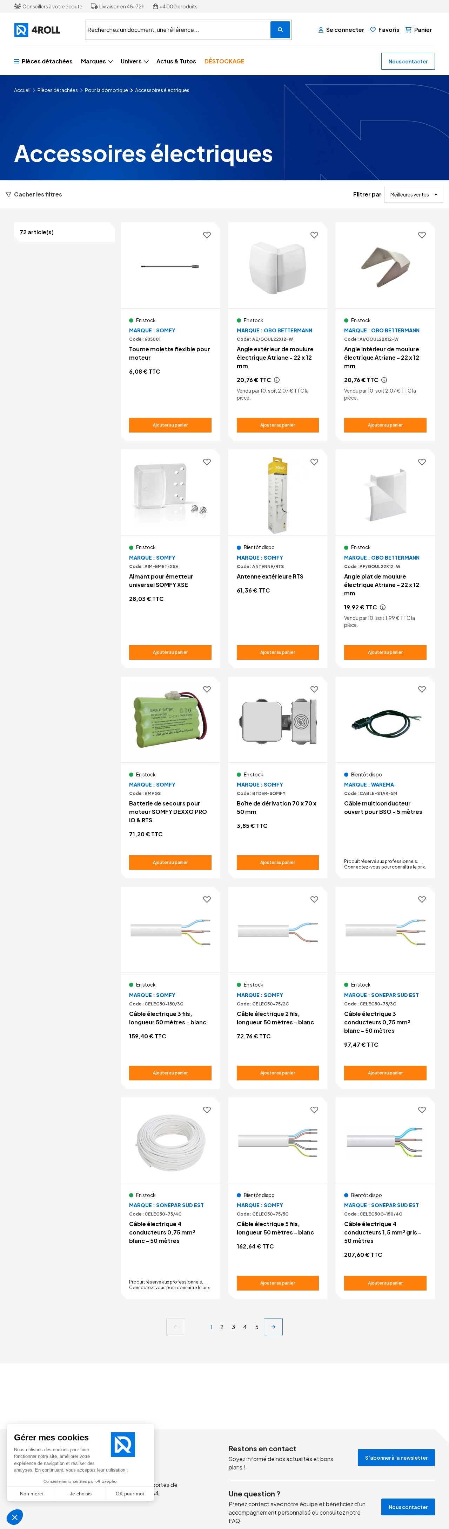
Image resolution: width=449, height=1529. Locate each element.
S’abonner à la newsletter (396, 1457)
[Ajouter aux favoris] (207, 235)
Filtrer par (367, 194)
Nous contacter (408, 61)
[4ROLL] (45, 30)
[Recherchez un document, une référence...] (280, 29)
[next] (273, 1327)
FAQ (234, 1520)
